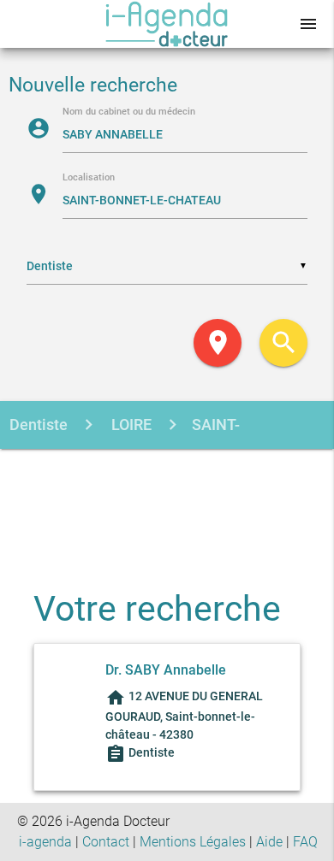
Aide (269, 842)
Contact (105, 842)
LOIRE (130, 424)
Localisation (89, 178)
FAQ (305, 842)
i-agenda (45, 842)
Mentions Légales (193, 842)
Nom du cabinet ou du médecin (129, 112)
